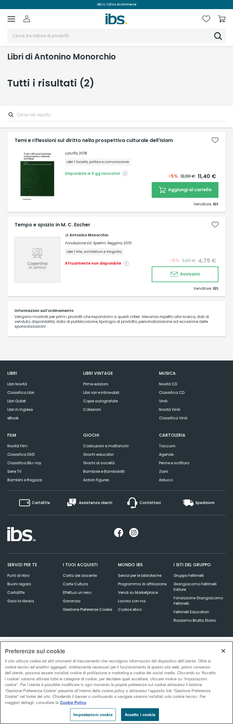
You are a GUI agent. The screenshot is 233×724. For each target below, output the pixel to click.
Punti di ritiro (18, 575)
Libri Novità (17, 384)
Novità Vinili (169, 409)
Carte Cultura (75, 584)
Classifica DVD (21, 454)
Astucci (166, 479)
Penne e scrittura (174, 462)
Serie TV (14, 471)
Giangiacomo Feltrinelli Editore (195, 586)
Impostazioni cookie (92, 714)
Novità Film (17, 445)
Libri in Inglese (20, 409)
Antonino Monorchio (88, 235)
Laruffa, (71, 153)
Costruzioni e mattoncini (106, 445)
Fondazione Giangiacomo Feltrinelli (198, 600)
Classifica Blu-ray (24, 462)
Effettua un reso (77, 592)
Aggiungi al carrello (189, 190)
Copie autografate (100, 401)
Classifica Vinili (173, 418)
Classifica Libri (20, 392)
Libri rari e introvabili (101, 392)
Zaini (163, 471)
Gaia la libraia (20, 601)
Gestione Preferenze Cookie (87, 609)
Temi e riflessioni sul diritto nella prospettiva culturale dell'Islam (94, 140)
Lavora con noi (132, 601)
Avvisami (189, 274)
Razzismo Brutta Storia (195, 620)
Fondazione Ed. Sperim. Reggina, (94, 242)
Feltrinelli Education (191, 611)
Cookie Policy (73, 702)
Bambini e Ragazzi (24, 479)
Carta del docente (80, 575)
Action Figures (96, 479)
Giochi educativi (98, 454)
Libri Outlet (16, 401)
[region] (116, 682)
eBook (13, 418)
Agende (166, 454)
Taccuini (167, 445)
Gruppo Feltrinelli (189, 575)
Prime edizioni (95, 384)
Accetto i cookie (140, 714)
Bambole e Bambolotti (104, 471)
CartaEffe (16, 592)
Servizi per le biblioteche (139, 575)
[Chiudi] (223, 651)
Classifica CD (171, 392)
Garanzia (71, 601)
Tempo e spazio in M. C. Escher (52, 225)
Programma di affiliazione (142, 584)
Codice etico (130, 609)
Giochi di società (99, 462)
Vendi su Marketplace (138, 592)
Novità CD (168, 384)
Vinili (163, 401)
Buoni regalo (19, 584)
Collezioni (92, 409)
